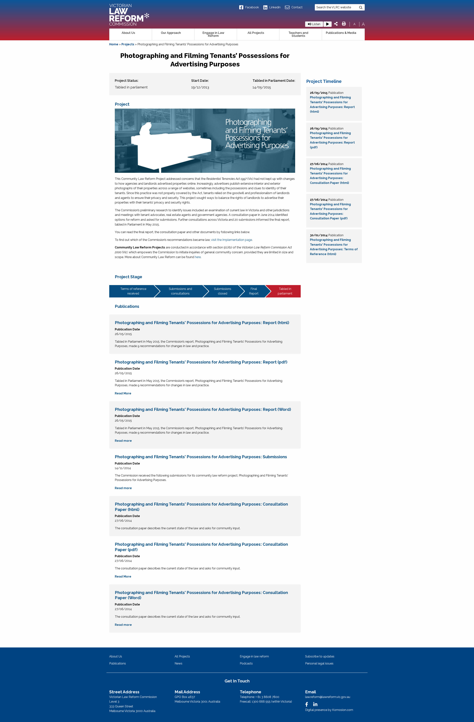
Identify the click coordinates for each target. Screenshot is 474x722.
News (178, 663)
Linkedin (275, 7)
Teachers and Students (298, 34)
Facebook (252, 7)
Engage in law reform (254, 656)
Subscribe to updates (319, 656)
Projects (127, 44)
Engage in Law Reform (213, 34)
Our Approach (171, 33)
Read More (123, 393)
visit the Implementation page (231, 240)
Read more (123, 440)
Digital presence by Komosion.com (329, 710)
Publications (117, 663)
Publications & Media (341, 33)
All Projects (256, 33)
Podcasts (246, 663)
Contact (297, 7)
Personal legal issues (319, 663)
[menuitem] (130, 34)
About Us (128, 33)
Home (113, 44)
